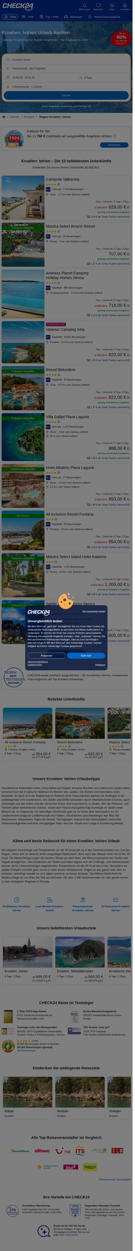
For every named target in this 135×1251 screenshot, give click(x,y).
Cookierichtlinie (35, 665)
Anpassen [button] (47, 655)
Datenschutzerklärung (38, 662)
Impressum (100, 665)
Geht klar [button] (86, 655)
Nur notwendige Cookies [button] (94, 611)
